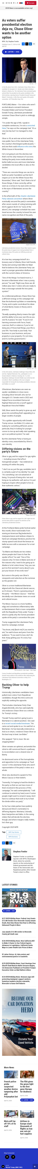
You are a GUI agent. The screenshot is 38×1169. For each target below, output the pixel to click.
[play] (3, 1166)
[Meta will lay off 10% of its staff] (11, 1114)
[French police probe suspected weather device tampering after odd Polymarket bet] (11, 1074)
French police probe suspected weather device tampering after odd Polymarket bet (11, 1089)
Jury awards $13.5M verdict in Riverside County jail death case (17, 933)
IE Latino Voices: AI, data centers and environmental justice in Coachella (15, 955)
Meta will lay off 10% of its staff (10, 1123)
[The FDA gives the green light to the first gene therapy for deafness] (27, 1074)
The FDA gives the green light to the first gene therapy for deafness (26, 1086)
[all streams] (35, 1166)
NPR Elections (13, 837)
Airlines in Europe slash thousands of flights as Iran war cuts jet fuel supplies (26, 1127)
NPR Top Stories (14, 832)
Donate (31, 3)
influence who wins (25, 146)
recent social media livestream (17, 723)
